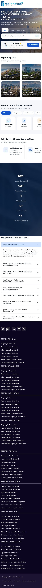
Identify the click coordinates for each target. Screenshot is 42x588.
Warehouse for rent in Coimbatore (13, 568)
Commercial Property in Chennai (12, 363)
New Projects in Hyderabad (10, 410)
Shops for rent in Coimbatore (11, 559)
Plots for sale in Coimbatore (10, 434)
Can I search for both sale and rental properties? (17, 272)
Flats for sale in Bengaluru (10, 374)
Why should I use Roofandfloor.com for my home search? (19, 318)
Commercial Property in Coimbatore (13, 444)
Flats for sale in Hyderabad (10, 401)
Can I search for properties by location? (18, 295)
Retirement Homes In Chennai (11, 359)
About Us (10, 581)
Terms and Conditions (29, 581)
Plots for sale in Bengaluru (10, 380)
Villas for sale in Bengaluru (10, 377)
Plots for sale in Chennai (9, 353)
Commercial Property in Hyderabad (13, 417)
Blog (12, 585)
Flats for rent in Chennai (9, 456)
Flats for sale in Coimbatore (10, 428)
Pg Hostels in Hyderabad (9, 522)
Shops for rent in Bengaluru (10, 499)
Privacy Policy (6, 585)
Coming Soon (33, 45)
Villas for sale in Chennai (9, 350)
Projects (36, 30)
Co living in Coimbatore (9, 556)
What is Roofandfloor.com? (13, 245)
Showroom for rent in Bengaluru (12, 505)
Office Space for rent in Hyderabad (13, 532)
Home (4, 581)
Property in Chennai (8, 344)
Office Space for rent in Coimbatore (13, 562)
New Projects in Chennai (9, 356)
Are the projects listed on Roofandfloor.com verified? (13, 281)
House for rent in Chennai (10, 459)
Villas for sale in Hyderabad (10, 404)
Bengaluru (17, 113)
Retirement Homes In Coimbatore (12, 441)
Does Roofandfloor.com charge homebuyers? (15, 310)
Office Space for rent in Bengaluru (13, 502)
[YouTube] (14, 329)
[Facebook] (3, 329)
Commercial (21, 30)
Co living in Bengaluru (8, 495)
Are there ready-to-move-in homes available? (17, 302)
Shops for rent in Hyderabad (10, 529)
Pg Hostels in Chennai (8, 462)
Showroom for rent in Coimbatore (12, 565)
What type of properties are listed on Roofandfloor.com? (17, 264)
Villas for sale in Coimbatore (10, 431)
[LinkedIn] (19, 329)
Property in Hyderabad (8, 398)
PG (29, 30)
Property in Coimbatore (9, 425)
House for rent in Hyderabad (10, 519)
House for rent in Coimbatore (11, 550)
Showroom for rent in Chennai (11, 475)
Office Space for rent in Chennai (12, 471)
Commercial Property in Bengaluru (13, 390)
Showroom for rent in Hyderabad (12, 535)
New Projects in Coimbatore (10, 437)
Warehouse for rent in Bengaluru (12, 508)
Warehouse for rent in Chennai (11, 478)
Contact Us (17, 581)
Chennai (6, 113)
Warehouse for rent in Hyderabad (12, 538)
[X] (24, 329)
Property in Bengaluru (8, 371)
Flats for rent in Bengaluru (10, 486)
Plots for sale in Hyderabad (10, 407)
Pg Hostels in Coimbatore (9, 553)
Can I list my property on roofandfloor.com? (12, 289)
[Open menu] (39, 4)
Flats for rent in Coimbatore (10, 546)
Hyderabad (28, 113)
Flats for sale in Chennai (9, 347)
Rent (12, 30)
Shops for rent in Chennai (10, 468)
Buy (5, 30)
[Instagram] (8, 329)
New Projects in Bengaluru (10, 383)
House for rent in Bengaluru (10, 489)
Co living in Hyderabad (8, 526)
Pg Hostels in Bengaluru (9, 492)
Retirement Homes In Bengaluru (12, 386)
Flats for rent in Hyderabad (10, 516)
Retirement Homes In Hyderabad (12, 413)
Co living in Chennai (8, 465)
